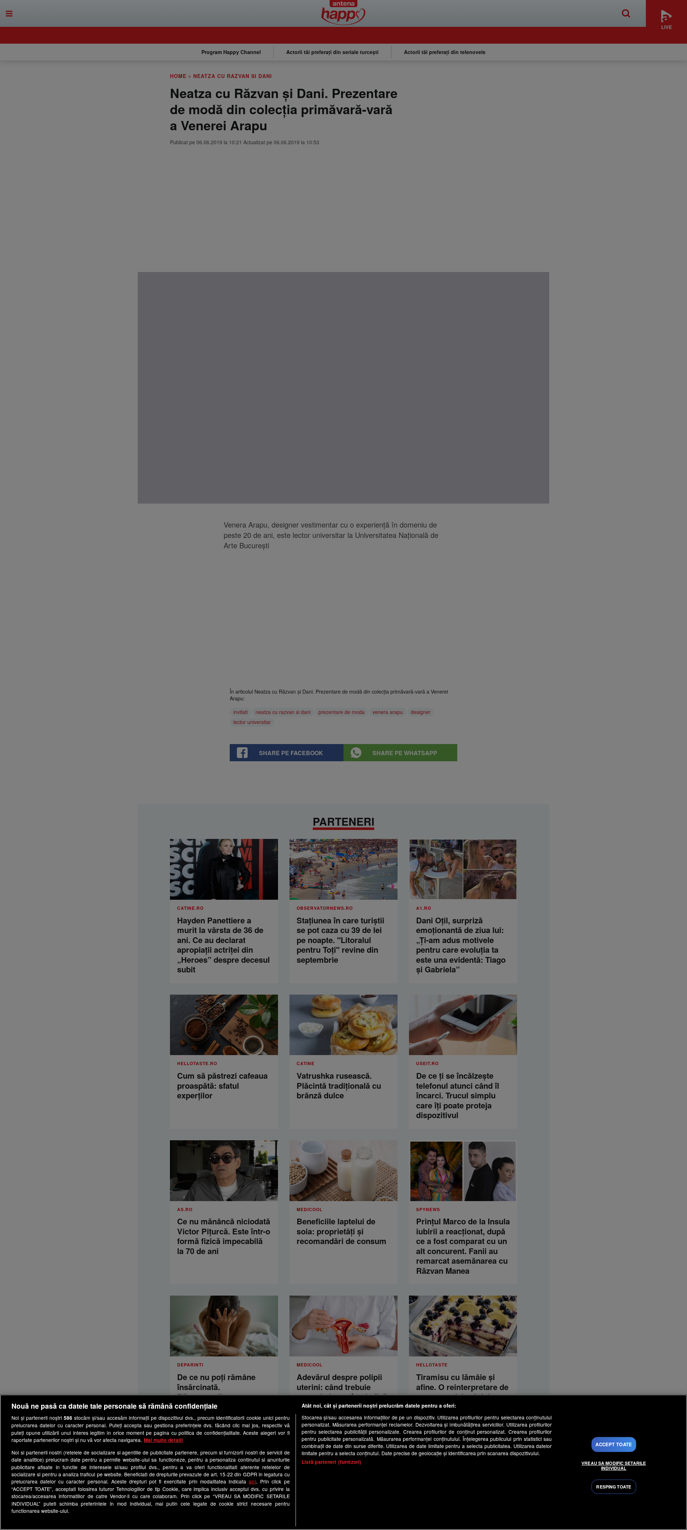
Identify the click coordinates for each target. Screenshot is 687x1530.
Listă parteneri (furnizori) (332, 1461)
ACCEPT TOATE (613, 1444)
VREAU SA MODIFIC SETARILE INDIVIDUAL (613, 1465)
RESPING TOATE (613, 1486)
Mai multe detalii (163, 1440)
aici (252, 1481)
